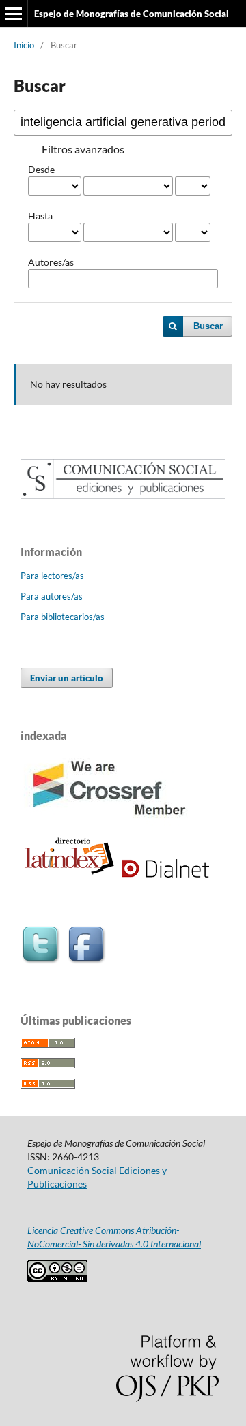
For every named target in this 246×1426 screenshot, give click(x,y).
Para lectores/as (52, 575)
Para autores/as (51, 596)
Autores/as (51, 262)
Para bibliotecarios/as (62, 616)
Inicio (24, 45)
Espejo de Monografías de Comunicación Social (131, 13)
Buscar (208, 326)
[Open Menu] (13, 13)
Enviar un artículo (66, 677)
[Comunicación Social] (123, 495)
